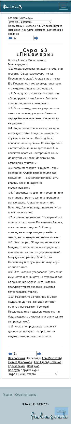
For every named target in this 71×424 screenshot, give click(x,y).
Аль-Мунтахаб (44, 26)
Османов (40, 30)
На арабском (15, 26)
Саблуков (13, 34)
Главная (8, 394)
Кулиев (58, 26)
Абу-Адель (27, 30)
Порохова (14, 30)
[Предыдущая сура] (10, 37)
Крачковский (54, 30)
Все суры (13, 18)
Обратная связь (25, 394)
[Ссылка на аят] (9, 68)
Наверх (61, 411)
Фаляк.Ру (12, 7)
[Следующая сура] (36, 37)
